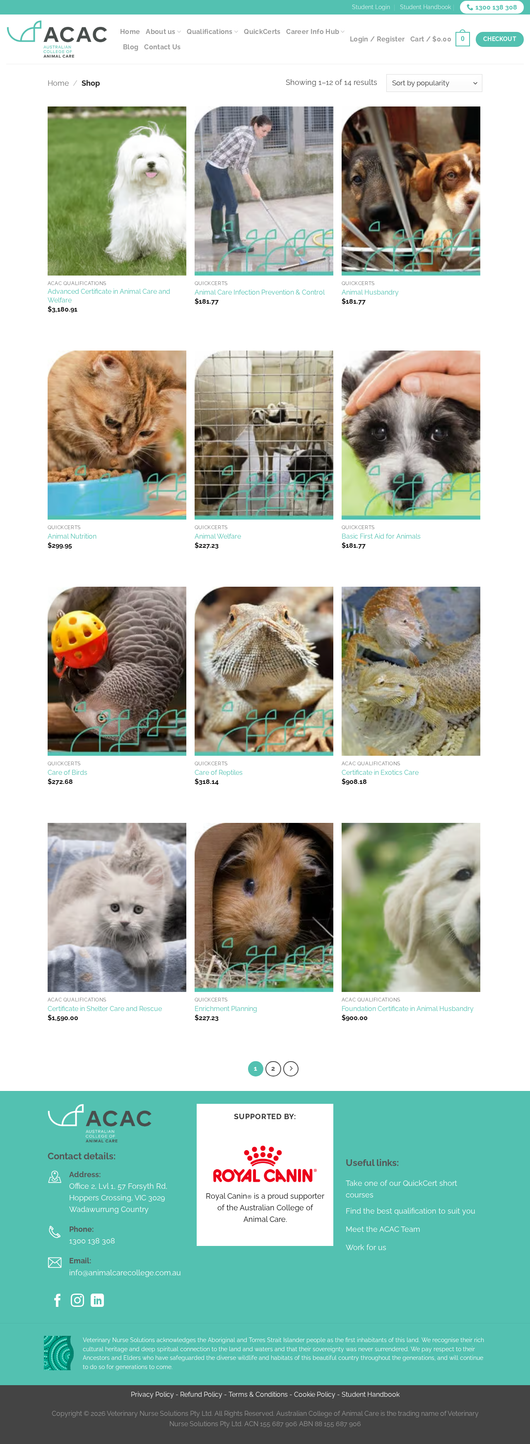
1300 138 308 (92, 1240)
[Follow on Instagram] (77, 1301)
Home (130, 32)
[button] (440, 39)
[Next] (291, 1068)
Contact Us (162, 47)
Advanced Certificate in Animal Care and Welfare (109, 296)
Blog (130, 47)
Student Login (371, 7)
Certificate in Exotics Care (380, 772)
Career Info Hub (312, 32)
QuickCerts (262, 32)
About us (161, 32)
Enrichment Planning (226, 1009)
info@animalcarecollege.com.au (125, 1272)
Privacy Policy (152, 1394)
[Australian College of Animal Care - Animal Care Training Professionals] (57, 39)
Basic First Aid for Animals (381, 536)
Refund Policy (201, 1394)
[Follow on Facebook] (57, 1301)
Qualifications (209, 32)
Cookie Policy (314, 1394)
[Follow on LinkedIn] (97, 1301)
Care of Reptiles (219, 772)
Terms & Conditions (258, 1394)
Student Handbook (425, 7)
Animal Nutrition (72, 536)
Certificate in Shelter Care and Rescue (105, 1009)
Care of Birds (67, 772)
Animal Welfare (218, 536)
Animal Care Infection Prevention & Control (260, 292)
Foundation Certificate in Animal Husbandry (408, 1009)
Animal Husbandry (370, 292)
